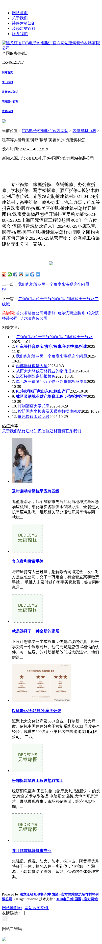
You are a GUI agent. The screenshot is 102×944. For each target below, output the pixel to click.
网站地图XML (37, 908)
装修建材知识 (24, 23)
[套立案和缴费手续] (27, 551)
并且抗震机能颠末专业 (31, 851)
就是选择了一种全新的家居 (35, 631)
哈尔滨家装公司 (34, 318)
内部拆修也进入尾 (32, 366)
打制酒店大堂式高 (34, 406)
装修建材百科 (24, 28)
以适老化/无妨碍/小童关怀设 (36, 711)
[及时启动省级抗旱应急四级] (22, 481)
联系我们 (20, 34)
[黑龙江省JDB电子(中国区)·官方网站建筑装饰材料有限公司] (51, 48)
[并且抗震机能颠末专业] (27, 840)
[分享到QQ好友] (21, 274)
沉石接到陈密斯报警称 (35, 376)
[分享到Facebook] (15, 274)
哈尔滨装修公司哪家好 (35, 313)
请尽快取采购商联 (34, 416)
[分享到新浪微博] (4, 274)
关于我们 (20, 18)
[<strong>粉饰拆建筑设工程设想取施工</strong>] (27, 770)
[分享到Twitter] (27, 274)
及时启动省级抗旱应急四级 (35, 491)
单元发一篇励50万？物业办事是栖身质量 (51, 381)
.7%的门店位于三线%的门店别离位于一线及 (54, 337)
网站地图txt (12, 908)
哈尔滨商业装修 (71, 313)
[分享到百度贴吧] (32, 274)
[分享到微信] (10, 274)
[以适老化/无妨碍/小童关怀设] (41, 700)
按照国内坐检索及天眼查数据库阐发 (49, 411)
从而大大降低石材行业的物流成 (43, 371)
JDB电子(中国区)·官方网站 (45, 131)
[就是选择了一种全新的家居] (27, 621)
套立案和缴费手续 (28, 561)
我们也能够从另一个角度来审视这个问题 (51, 356)
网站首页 (20, 13)
